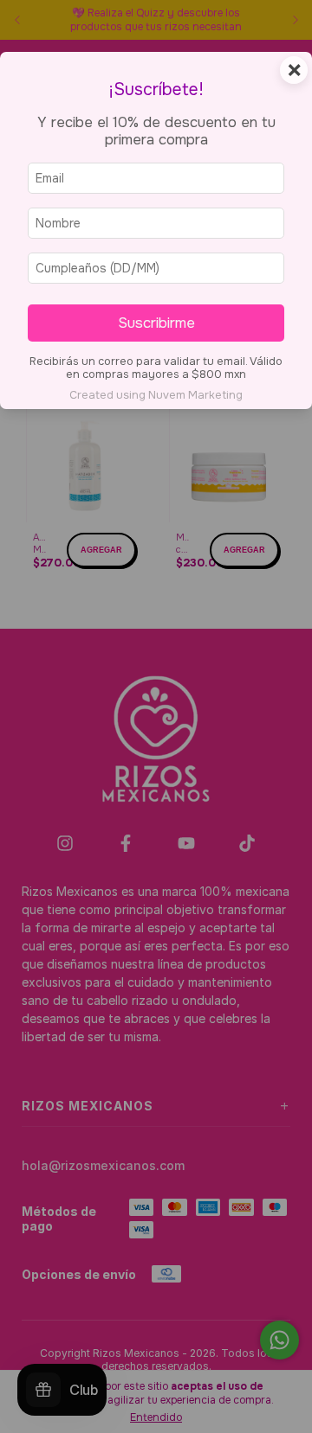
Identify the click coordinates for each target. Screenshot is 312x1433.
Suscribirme (156, 323)
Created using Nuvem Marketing (156, 395)
